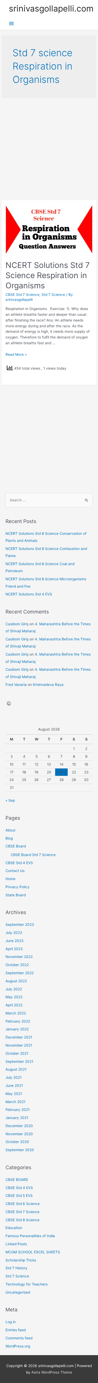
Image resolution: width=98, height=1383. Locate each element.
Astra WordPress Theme (51, 1372)
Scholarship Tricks (20, 1260)
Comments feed (18, 1338)
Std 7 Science (53, 294)
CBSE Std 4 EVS (19, 863)
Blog (9, 838)
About (10, 830)
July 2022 (13, 989)
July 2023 (13, 933)
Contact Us (15, 871)
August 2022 (16, 981)
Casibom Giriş (16, 624)
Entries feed (15, 1330)
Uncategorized (17, 1292)
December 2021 (18, 1037)
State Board (15, 895)
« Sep (10, 800)
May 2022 (13, 997)
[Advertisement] (49, 149)
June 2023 (14, 941)
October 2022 (17, 965)
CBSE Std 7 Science (22, 294)
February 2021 (17, 1109)
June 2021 (14, 1085)
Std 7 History (16, 1268)
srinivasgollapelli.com (51, 8)
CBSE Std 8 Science (22, 1220)
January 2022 (17, 1029)
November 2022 (19, 957)
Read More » (16, 354)
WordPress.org (17, 1346)
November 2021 (18, 1045)
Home (10, 879)
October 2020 (17, 1142)
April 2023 (14, 949)
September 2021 (19, 1061)
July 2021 (13, 1077)
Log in (10, 1322)
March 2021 (15, 1102)
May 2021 (13, 1094)
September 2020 (19, 1150)
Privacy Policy (17, 887)
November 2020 (19, 1134)
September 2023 (19, 924)
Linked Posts (16, 1244)
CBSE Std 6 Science (22, 1204)
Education (13, 1228)
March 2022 (15, 1013)
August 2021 (15, 1069)
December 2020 (19, 1126)
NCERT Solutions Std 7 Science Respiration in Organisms (47, 275)
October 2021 (16, 1053)
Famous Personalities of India (30, 1236)
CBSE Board (15, 846)
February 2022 (17, 1021)
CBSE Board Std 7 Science (33, 855)
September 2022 (19, 973)
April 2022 (13, 1005)
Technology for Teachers (26, 1284)
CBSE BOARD (16, 1180)
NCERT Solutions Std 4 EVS (28, 594)
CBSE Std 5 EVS (19, 1195)
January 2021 (16, 1118)
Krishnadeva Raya (48, 684)
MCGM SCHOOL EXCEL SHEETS (32, 1252)
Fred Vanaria (16, 684)
